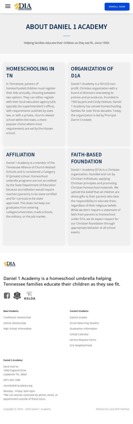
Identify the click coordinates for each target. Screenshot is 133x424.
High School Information (17, 328)
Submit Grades (78, 317)
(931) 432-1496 (11, 379)
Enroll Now (117, 6)
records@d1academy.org (17, 385)
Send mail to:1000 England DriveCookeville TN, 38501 (15, 370)
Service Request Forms (83, 339)
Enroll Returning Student (84, 323)
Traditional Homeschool (17, 317)
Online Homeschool (14, 323)
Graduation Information (83, 328)
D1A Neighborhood (81, 345)
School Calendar (79, 334)
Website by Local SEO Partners (113, 409)
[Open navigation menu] (8, 6)
